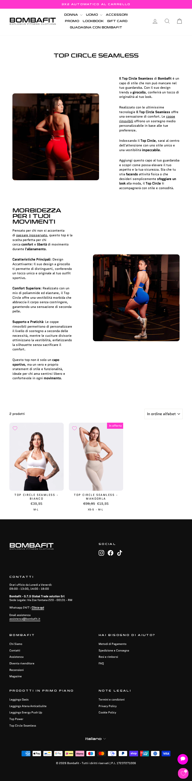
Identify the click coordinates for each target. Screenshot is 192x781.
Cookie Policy (107, 712)
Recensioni (16, 670)
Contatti (14, 650)
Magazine (15, 676)
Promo (72, 21)
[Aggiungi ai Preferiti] (15, 428)
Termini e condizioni (112, 699)
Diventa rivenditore (21, 663)
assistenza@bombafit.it (24, 619)
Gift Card (117, 21)
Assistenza (16, 657)
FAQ (101, 663)
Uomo (92, 14)
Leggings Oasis (19, 699)
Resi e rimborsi (108, 657)
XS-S (91, 509)
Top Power (16, 719)
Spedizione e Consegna (114, 650)
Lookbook (93, 21)
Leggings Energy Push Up (25, 712)
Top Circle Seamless (22, 725)
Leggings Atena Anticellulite (28, 706)
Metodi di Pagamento (112, 644)
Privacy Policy (108, 706)
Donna (71, 14)
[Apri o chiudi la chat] (182, 759)
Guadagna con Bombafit (96, 27)
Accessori (117, 14)
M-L (35, 509)
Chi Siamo (15, 644)
